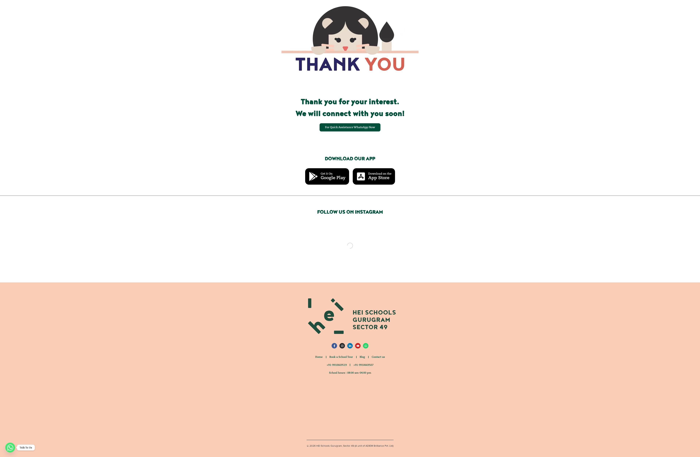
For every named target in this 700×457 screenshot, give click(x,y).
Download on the (379, 174)
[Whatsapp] (10, 447)
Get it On (326, 174)
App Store (378, 177)
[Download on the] (360, 176)
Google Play (333, 177)
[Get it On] (313, 176)
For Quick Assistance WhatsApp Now (350, 127)
